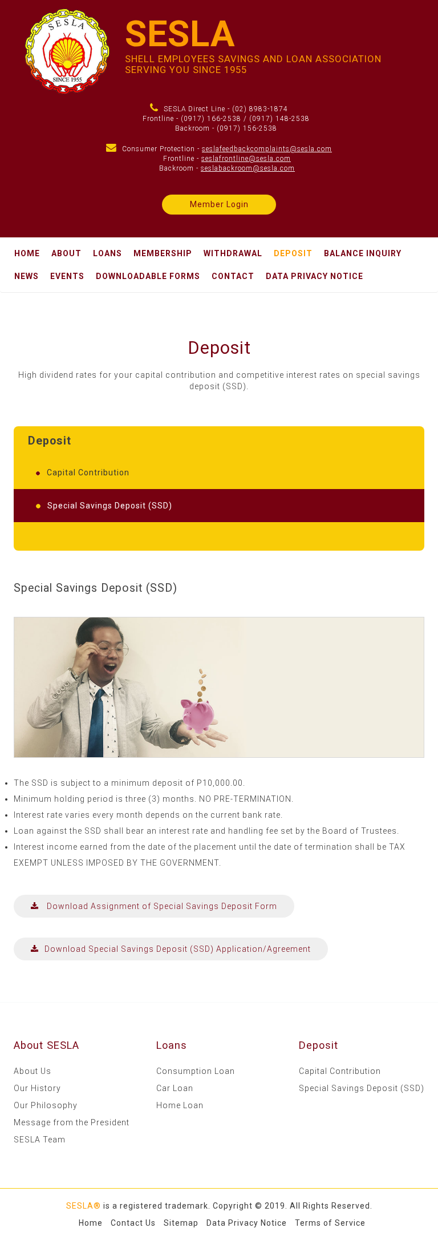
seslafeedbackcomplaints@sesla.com (267, 149)
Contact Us (133, 1222)
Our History (37, 1088)
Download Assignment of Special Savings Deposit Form (160, 906)
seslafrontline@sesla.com (246, 159)
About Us (32, 1071)
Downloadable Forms (148, 276)
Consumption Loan (195, 1071)
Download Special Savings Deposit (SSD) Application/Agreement (177, 949)
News (26, 276)
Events (67, 276)
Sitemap (181, 1222)
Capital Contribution (340, 1071)
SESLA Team (40, 1139)
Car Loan (174, 1088)
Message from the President (71, 1122)
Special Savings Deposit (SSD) (361, 1088)
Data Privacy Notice (314, 276)
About (66, 253)
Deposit (293, 253)
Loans (107, 253)
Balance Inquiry (363, 253)
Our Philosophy (46, 1105)
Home (27, 253)
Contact (233, 276)
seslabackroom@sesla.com (248, 168)
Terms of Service (330, 1222)
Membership (162, 253)
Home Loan (180, 1105)
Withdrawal (233, 253)
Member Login (219, 204)
